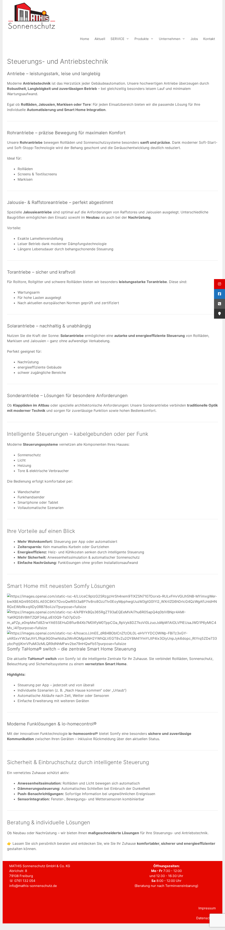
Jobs (194, 39)
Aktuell (99, 39)
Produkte (141, 39)
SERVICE (117, 39)
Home (84, 39)
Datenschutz (206, 918)
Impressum (207, 908)
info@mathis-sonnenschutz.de (33, 886)
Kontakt (209, 39)
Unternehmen (169, 39)
